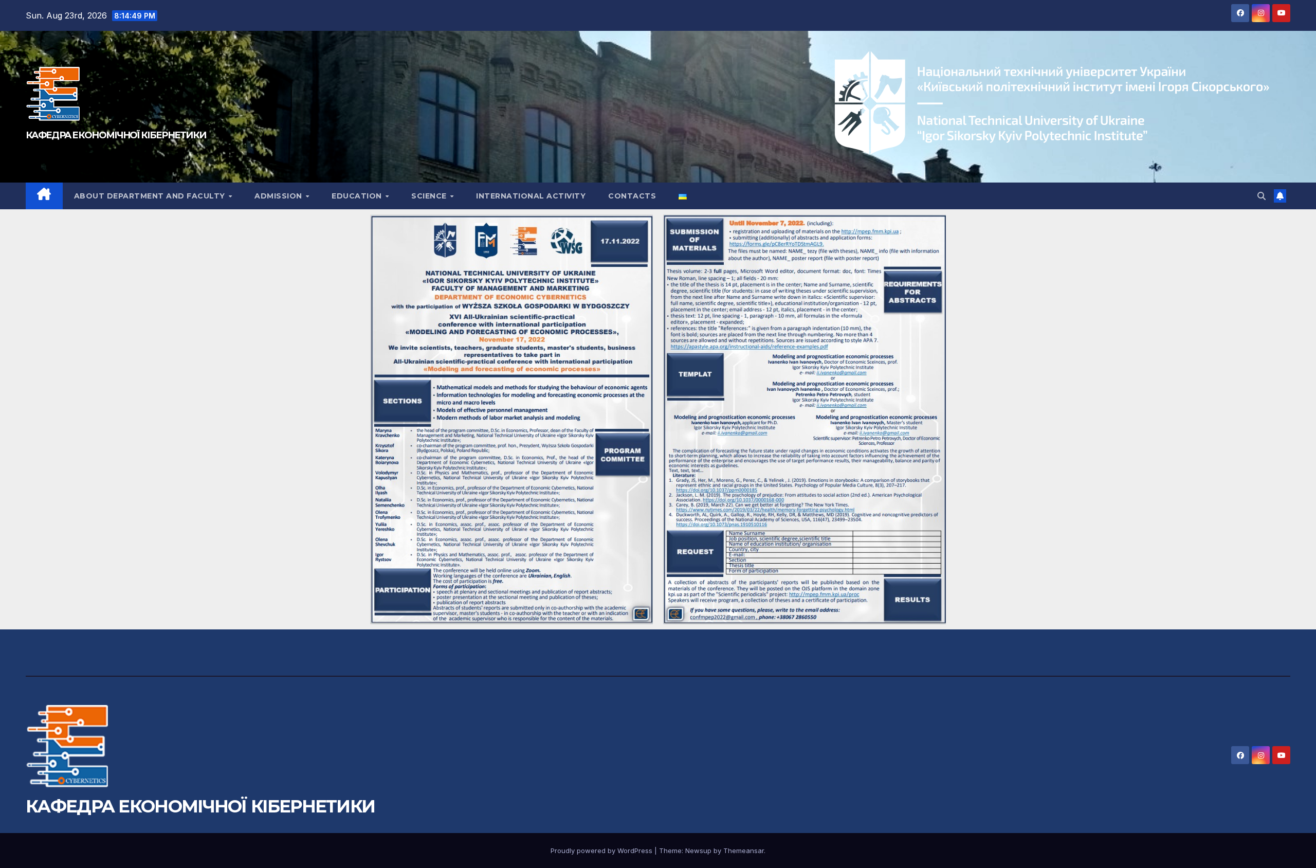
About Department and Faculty (151, 196)
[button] (1261, 196)
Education (358, 196)
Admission (279, 196)
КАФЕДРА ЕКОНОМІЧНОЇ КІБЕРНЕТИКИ (116, 135)
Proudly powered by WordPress (602, 850)
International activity (531, 196)
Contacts (632, 196)
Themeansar (743, 850)
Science (430, 196)
